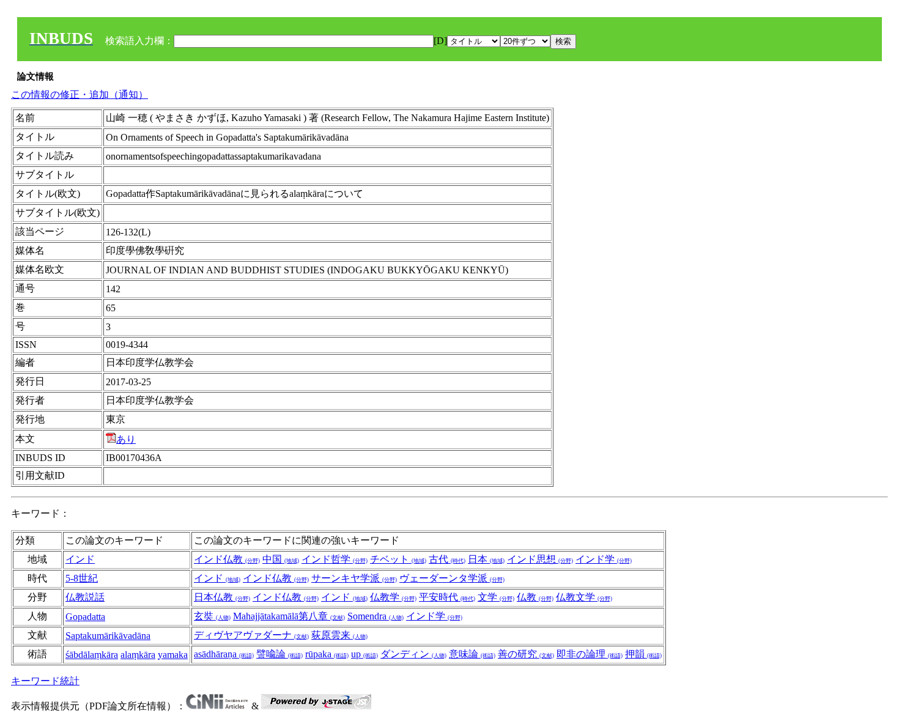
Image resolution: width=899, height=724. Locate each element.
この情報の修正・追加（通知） (79, 94)
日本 (486, 559)
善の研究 (526, 654)
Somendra (375, 616)
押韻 (643, 654)
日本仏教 (222, 597)
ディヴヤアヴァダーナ (251, 635)
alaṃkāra (137, 654)
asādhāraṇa (224, 654)
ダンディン (413, 654)
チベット (398, 559)
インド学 (603, 559)
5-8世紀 (81, 578)
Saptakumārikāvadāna (107, 635)
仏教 (535, 597)
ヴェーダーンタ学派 (452, 578)
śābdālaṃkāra (91, 654)
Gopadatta (85, 616)
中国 (280, 559)
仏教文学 (584, 597)
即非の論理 (590, 654)
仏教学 (393, 597)
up (364, 654)
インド (80, 559)
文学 (496, 597)
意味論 (472, 654)
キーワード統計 (45, 681)
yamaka (173, 654)
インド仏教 (227, 559)
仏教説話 (85, 597)
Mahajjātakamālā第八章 (289, 616)
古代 (447, 559)
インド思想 (540, 559)
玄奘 (212, 616)
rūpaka (327, 654)
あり (126, 439)
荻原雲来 (339, 635)
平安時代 (447, 597)
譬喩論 (279, 654)
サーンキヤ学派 (354, 578)
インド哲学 (335, 559)
